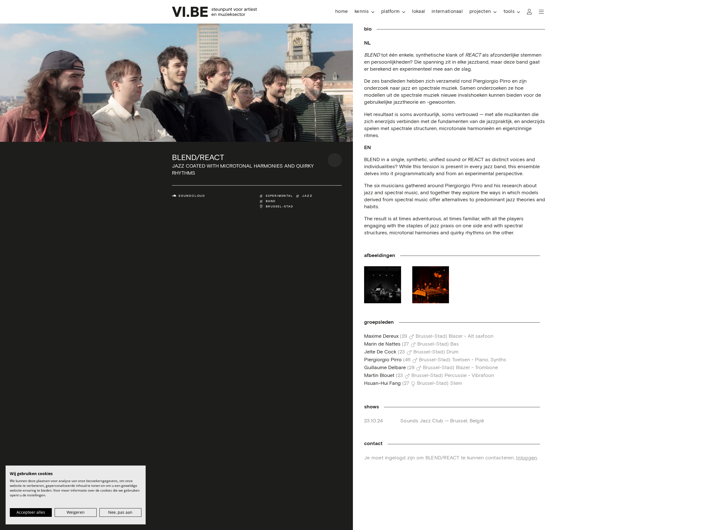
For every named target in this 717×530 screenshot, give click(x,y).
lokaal (418, 11)
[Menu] (541, 11)
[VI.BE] (214, 12)
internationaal (447, 11)
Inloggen (526, 457)
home (341, 11)
